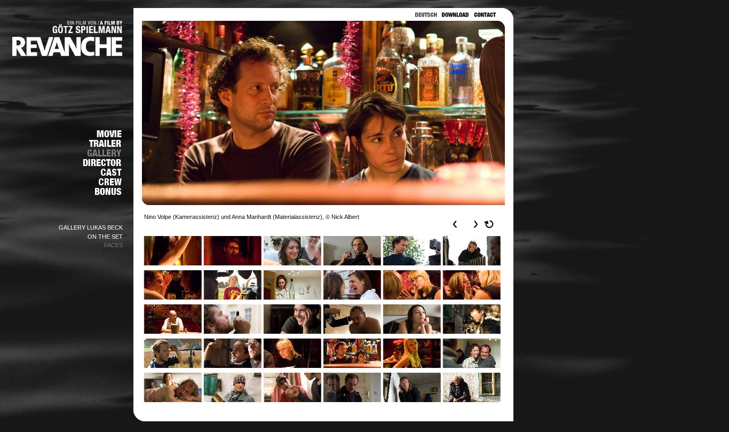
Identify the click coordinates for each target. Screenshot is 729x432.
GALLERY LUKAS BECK (91, 227)
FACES (113, 245)
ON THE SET (105, 236)
